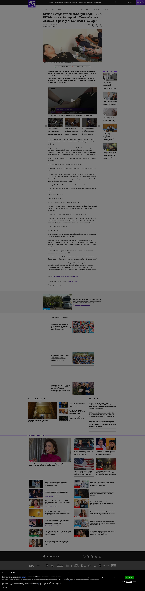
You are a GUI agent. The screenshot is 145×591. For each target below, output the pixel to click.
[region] (72, 580)
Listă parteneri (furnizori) (68, 580)
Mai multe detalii (23, 577)
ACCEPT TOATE (129, 577)
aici (39, 583)
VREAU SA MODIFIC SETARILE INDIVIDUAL (129, 582)
